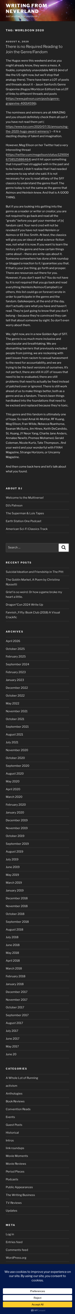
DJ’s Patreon (14, 505)
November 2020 (17, 750)
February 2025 (16, 656)
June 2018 (13, 945)
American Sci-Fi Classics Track (27, 529)
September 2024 (17, 664)
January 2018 (15, 984)
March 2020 (14, 797)
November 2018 (17, 906)
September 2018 (17, 921)
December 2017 (17, 992)
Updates (11, 1210)
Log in (10, 1234)
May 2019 (12, 875)
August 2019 (14, 851)
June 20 (11, 1054)
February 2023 (16, 672)
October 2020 (15, 758)
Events (10, 1117)
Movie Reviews (16, 1163)
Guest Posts (14, 1125)
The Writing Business (20, 1195)
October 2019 (15, 836)
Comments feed (17, 1250)
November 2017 (17, 999)
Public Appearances (19, 1187)
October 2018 (15, 914)
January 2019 (15, 890)
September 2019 (17, 843)
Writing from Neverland (26, 8)
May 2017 (12, 1046)
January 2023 (15, 680)
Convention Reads (18, 1109)
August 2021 (14, 734)
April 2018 (13, 960)
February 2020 (16, 804)
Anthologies (14, 1093)
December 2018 (17, 898)
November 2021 (17, 711)
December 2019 (17, 820)
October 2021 (15, 719)
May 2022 (12, 703)
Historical (12, 1132)
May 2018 (12, 953)
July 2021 (12, 742)
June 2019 (13, 867)
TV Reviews (14, 1203)
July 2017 (12, 1031)
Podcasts (12, 1179)
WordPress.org (16, 1257)
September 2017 (17, 1015)
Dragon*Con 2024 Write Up (24, 604)
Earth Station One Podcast (23, 521)
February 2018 (15, 976)
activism (11, 1085)
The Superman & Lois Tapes (25, 513)
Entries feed (14, 1242)
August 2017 (14, 1023)
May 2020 (12, 781)
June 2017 (12, 1038)
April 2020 (13, 789)
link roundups (15, 1148)
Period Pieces (15, 1171)
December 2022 (17, 688)
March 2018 (14, 968)
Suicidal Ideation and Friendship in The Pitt (34, 572)
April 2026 (13, 641)
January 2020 (15, 812)
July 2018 (12, 937)
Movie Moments (17, 1156)
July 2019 (12, 859)
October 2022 (15, 695)
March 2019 (14, 882)
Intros (10, 1140)
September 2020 (17, 766)
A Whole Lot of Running (22, 1078)
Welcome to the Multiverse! (25, 497)
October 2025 (15, 649)
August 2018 (14, 929)
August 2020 (15, 773)
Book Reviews (15, 1101)
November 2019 (17, 828)
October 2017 (15, 1007)
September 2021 (17, 726)
